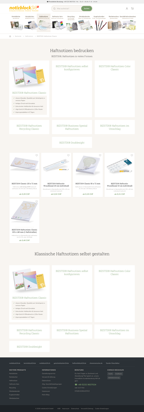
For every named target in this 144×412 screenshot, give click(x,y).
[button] (16, 23)
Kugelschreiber (14, 395)
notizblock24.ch (44, 363)
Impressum (46, 391)
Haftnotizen (29, 36)
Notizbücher (13, 377)
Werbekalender (14, 391)
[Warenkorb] (132, 8)
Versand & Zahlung (48, 377)
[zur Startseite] (24, 8)
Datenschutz (46, 381)
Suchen (86, 8)
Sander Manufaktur (112, 363)
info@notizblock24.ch (82, 391)
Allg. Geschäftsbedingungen (52, 384)
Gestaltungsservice (48, 373)
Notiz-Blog (45, 395)
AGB (58, 409)
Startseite (18, 36)
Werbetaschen (14, 398)
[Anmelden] (126, 8)
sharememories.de (96, 363)
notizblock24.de (14, 363)
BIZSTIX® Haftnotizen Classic (47, 36)
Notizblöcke (13, 373)
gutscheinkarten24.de (61, 363)
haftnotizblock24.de (79, 363)
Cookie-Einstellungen (49, 388)
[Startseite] (10, 36)
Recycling (12, 388)
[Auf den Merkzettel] (37, 155)
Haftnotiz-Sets (14, 384)
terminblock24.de (30, 363)
